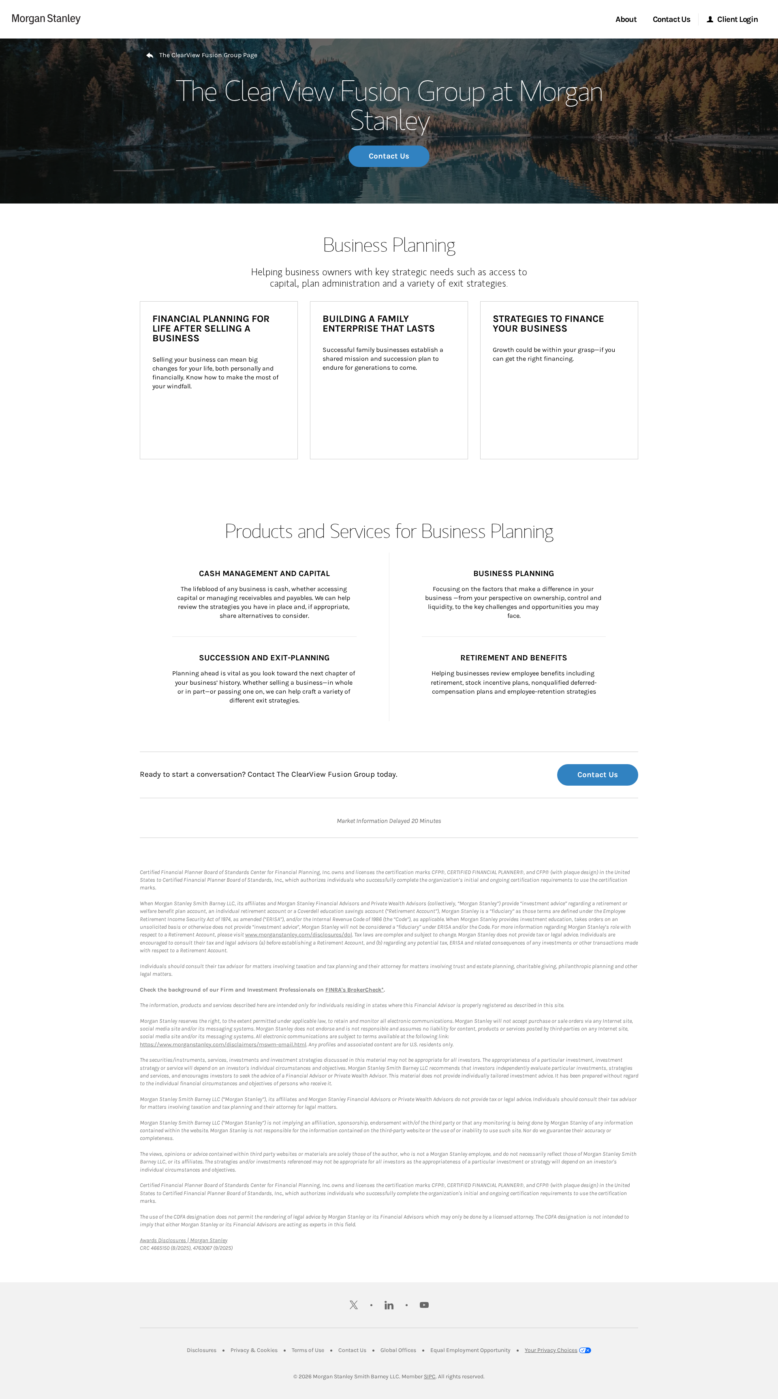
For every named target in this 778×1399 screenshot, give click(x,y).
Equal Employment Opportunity (470, 1350)
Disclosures (201, 1350)
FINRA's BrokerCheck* (354, 989)
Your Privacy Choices (551, 1350)
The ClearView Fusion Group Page (208, 55)
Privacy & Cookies (254, 1350)
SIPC (430, 1376)
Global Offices (398, 1350)
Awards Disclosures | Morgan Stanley (183, 1240)
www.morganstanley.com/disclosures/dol (298, 934)
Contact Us (389, 156)
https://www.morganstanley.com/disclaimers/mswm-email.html (223, 1044)
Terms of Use (308, 1350)
